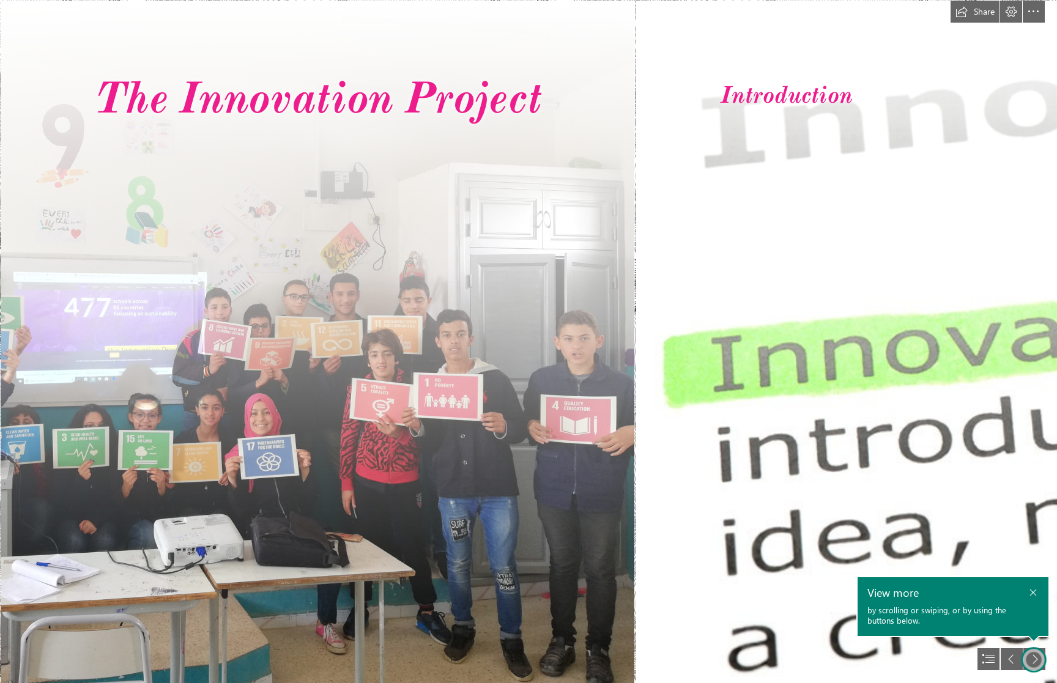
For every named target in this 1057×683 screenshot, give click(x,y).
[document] (528, 341)
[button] (975, 12)
